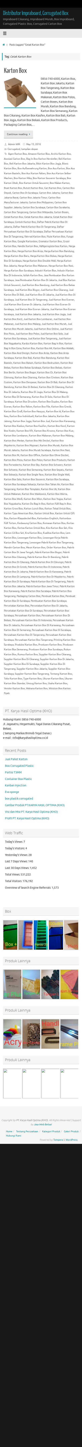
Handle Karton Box (28, 246)
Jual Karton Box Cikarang (54, 290)
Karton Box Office (30, 455)
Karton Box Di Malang (55, 392)
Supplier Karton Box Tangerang (32, 673)
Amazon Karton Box (39, 153)
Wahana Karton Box (37, 688)
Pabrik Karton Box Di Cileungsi (46, 562)
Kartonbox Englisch (47, 518)
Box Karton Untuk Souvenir (34, 183)
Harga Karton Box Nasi (61, 265)
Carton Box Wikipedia (41, 212)
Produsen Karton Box (50, 644)
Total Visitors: (14, 881)
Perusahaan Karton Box (27, 615)
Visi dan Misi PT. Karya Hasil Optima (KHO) (31, 812)
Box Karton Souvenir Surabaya (49, 178)
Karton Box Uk (49, 489)
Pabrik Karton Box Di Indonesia (45, 567)
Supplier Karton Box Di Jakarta (56, 659)
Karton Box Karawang (63, 421)
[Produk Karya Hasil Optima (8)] (37, 998)
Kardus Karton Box (32, 343)
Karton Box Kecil (57, 426)
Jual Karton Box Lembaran (37, 319)
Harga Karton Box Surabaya (19, 270)
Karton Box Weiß (13, 499)
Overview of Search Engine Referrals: (28, 887)
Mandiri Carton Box (14, 547)
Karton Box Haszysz (34, 411)
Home (9, 1131)
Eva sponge (12, 792)
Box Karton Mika (23, 178)
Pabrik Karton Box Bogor (48, 552)
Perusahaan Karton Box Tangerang (34, 639)
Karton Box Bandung (44, 358)
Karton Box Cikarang (26, 377)
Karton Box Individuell (22, 416)
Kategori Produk (51, 1131)
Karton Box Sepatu (54, 469)
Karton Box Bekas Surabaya (26, 367)
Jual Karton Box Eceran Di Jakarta (22, 304)
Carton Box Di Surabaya (25, 192)
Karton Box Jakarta (45, 416)
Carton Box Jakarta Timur (33, 197)
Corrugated (14, 149)
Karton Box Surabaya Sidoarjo (20, 484)
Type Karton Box (32, 678)
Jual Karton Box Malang (27, 324)
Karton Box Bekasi (52, 367)
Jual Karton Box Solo (51, 333)
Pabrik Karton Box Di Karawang (46, 571)
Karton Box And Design (16, 353)
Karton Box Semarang (30, 469)
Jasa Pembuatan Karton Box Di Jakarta (36, 280)
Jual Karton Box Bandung (35, 285)
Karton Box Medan (14, 440)
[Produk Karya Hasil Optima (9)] (56, 998)
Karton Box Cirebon (49, 377)
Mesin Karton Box (35, 547)
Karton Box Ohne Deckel (54, 455)
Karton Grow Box (13, 508)
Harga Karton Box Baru (16, 256)
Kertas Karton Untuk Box (31, 528)
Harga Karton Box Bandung (59, 251)
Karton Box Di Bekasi (26, 387)
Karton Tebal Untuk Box (57, 508)
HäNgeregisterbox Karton (53, 246)
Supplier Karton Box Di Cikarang (21, 659)
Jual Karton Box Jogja (54, 314)
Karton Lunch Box (33, 508)
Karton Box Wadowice (34, 494)
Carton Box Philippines (41, 202)
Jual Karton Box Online (46, 329)
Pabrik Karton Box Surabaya (36, 591)
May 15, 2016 (33, 144)
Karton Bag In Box (53, 343)
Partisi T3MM (13, 772)
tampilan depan (29, 149)
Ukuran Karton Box (53, 678)
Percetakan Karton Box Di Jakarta (48, 605)
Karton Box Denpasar (24, 382)
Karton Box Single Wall (57, 474)
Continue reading (17, 134)
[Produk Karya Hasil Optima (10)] (37, 1048)
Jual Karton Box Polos (27, 333)
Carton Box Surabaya (34, 207)
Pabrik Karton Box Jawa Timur (42, 586)
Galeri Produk (71, 1131)
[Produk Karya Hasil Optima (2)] (37, 1098)
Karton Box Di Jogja (32, 392)
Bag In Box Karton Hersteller (41, 158)
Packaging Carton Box (28, 596)
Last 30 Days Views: (17, 868)
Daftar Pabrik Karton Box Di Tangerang (34, 226)
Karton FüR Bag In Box (59, 503)
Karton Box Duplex (48, 401)
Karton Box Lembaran (16, 435)
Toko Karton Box (13, 678)
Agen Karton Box (17, 153)
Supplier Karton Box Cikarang (55, 654)
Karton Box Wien (33, 499)
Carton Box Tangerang (16, 212)
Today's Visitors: (15, 848)
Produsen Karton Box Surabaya (45, 649)
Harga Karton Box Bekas (43, 256)
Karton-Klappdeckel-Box (22, 518)
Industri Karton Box (45, 270)
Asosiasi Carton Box (14, 158)
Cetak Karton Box (13, 217)
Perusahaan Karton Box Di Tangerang (24, 634)
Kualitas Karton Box (53, 533)
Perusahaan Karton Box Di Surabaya (51, 630)
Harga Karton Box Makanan (32, 265)
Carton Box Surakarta (57, 207)
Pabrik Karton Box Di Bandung (44, 557)
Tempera (58, 1139)
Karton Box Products (55, 460)
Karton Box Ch (45, 372)
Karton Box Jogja (22, 421)
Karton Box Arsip (40, 353)
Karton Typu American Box (18, 513)
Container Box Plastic (18, 779)
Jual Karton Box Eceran (61, 299)
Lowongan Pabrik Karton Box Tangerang (51, 542)
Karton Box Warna (57, 494)
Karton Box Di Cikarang (51, 387)
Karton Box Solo (12, 479)
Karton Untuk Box (44, 513)
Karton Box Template (28, 489)
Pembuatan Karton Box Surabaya (48, 601)
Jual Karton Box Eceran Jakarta (32, 309)
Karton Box (15, 70)
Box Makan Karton (60, 183)
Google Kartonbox (27, 241)
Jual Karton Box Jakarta (28, 314)
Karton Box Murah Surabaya (36, 450)
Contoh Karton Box (25, 222)
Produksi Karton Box (26, 644)
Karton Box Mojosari (28, 445)
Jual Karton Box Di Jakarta (39, 294)
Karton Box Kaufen (35, 426)
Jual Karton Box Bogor (27, 290)
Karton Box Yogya (53, 499)
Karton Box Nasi (61, 450)
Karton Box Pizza (13, 460)
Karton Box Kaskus (14, 426)
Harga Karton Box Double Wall (39, 260)
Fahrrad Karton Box (35, 236)
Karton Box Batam (23, 362)
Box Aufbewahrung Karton (32, 168)
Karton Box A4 (44, 348)
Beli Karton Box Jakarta (22, 163)
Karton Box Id (53, 411)
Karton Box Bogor (26, 372)
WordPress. (72, 1139)
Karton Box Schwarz (52, 464)
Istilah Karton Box (33, 275)
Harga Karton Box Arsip (30, 251)
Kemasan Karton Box (54, 523)
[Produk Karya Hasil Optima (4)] (18, 1048)
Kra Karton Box (33, 533)
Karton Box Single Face (31, 474)
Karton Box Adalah (63, 348)
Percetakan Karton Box (16, 605)
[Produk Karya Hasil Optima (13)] (56, 1048)
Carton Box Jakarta (49, 192)
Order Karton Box (56, 547)
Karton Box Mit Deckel (37, 440)
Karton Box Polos (33, 460)
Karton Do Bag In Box (33, 503)
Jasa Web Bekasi (43, 1124)
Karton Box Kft (25, 430)
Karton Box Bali (23, 358)
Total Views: (13, 874)
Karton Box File (41, 406)
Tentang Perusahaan (27, 1131)
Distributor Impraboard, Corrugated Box (35, 13)
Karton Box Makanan (40, 435)
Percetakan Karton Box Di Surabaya (23, 610)
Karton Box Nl (11, 455)
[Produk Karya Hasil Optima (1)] (18, 1098)
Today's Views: (14, 842)
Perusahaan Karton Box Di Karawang (41, 625)
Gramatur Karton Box (50, 241)
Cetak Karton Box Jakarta (38, 217)
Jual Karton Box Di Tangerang (31, 299)
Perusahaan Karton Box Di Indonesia (32, 620)
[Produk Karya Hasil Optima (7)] (18, 998)
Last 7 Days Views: (16, 861)
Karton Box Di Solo (42, 396)
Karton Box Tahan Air (48, 484)
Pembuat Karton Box (53, 596)
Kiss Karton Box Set (56, 528)
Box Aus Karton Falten (33, 173)
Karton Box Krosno (44, 430)
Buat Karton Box (13, 188)
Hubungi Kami (13, 1135)
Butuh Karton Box (33, 188)
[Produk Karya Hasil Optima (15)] (56, 1098)
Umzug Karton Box (36, 683)
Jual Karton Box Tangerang (42, 338)
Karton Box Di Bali (48, 382)
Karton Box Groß (13, 411)
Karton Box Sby (31, 464)
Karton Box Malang (63, 435)
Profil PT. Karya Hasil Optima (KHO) (27, 818)
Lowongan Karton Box (30, 537)
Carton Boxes (61, 212)
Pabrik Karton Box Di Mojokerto (48, 576)
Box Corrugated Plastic (19, 766)
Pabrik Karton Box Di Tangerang (48, 581)
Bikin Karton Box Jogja (48, 163)
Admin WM (14, 144)
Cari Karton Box (52, 188)
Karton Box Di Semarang (17, 396)
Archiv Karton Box (61, 153)
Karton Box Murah (50, 445)
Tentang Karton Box (61, 673)
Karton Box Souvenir (34, 479)
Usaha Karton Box (57, 683)
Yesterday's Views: (16, 855)
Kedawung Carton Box (29, 523)
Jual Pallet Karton (16, 759)
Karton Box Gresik (61, 406)
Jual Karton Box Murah (54, 324)
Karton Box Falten (22, 406)
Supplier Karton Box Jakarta (32, 668)
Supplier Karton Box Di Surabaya (21, 664)
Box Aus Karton (56, 168)
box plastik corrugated (19, 798)
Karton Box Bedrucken (46, 362)
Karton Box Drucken (26, 401)
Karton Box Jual (41, 421)
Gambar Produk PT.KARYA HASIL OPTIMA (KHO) (35, 805)
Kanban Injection (15, 785)
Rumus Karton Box (28, 654)
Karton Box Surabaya (57, 479)
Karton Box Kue (64, 430)
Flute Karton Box (56, 236)
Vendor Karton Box (14, 688)
